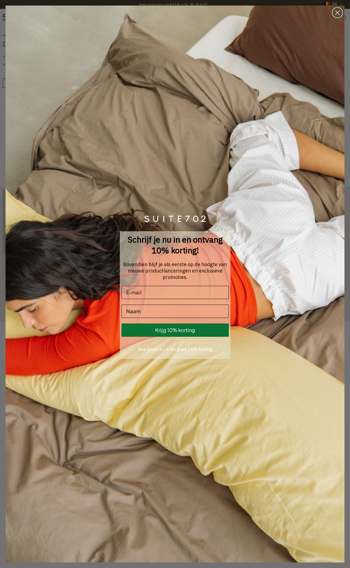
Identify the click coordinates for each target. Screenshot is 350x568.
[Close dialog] (337, 12)
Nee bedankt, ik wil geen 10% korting (175, 349)
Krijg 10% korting (175, 330)
